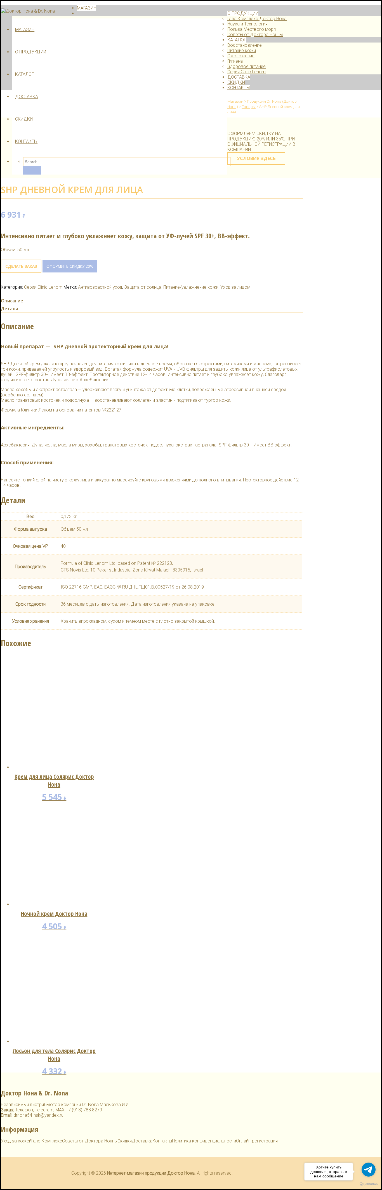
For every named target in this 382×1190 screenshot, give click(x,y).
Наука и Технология (247, 24)
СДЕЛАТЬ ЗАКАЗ (21, 266)
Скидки (124, 1141)
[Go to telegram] (369, 1170)
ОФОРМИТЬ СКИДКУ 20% (69, 266)
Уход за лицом (235, 287)
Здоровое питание (246, 66)
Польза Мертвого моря (251, 29)
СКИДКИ (24, 119)
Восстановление (244, 45)
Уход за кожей (16, 1141)
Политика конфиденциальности (204, 1141)
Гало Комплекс (46, 1141)
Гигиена (235, 61)
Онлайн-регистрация (257, 1141)
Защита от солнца (142, 287)
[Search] (32, 170)
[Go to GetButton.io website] (369, 1184)
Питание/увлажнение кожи (190, 287)
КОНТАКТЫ (26, 141)
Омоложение (240, 55)
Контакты (162, 1141)
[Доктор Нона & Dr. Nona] (28, 11)
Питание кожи (241, 50)
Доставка (142, 1141)
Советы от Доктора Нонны (255, 34)
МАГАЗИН (24, 29)
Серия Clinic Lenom (246, 71)
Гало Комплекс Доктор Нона (257, 18)
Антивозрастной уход (100, 287)
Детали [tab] (9, 308)
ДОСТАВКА (26, 96)
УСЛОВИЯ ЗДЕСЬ (256, 158)
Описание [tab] (12, 301)
